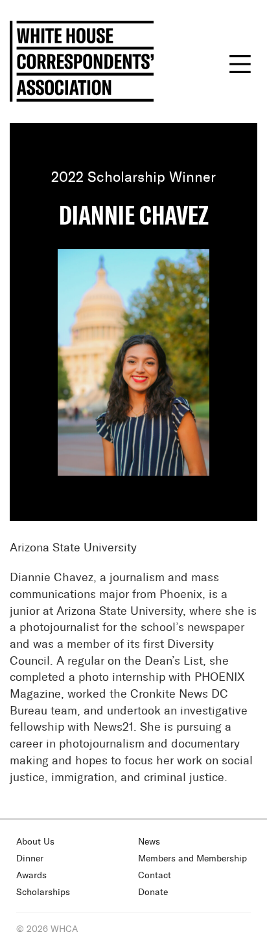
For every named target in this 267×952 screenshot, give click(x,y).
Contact (154, 875)
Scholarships (43, 892)
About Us (35, 842)
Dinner (29, 859)
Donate (153, 892)
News (149, 842)
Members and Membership (192, 859)
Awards (31, 875)
